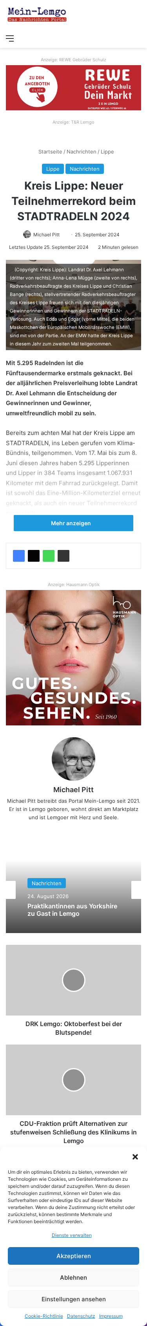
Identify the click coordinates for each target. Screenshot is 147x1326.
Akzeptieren (73, 1256)
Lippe (107, 151)
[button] (135, 1157)
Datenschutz (81, 1316)
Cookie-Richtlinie (44, 1316)
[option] (73, 890)
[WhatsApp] (48, 556)
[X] (34, 556)
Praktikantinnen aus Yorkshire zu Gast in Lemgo (72, 909)
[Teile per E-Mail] (63, 556)
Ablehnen (73, 1277)
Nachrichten (81, 151)
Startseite (49, 151)
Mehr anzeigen (71, 523)
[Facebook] (19, 556)
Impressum (111, 1316)
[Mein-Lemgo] (37, 15)
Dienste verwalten (72, 1235)
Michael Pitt (46, 234)
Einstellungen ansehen (74, 1299)
